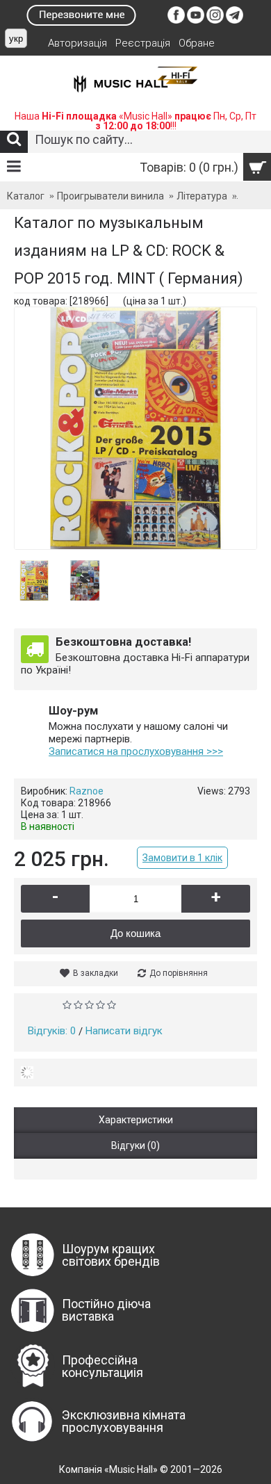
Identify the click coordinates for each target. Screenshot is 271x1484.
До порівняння (178, 973)
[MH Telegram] (234, 20)
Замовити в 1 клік (182, 857)
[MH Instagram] (215, 20)
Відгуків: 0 (52, 1031)
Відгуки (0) (135, 1145)
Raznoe (86, 791)
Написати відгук (124, 1031)
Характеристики (136, 1119)
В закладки (95, 973)
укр (16, 38)
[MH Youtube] (195, 20)
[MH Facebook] (176, 20)
